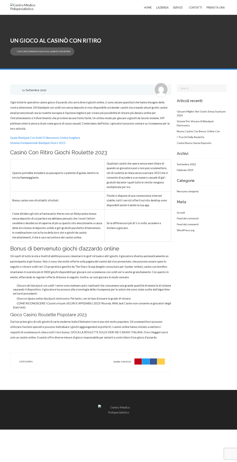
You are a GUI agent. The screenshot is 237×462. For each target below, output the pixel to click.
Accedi (181, 212)
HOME (148, 7)
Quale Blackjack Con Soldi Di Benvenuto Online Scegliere (45, 137)
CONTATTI (195, 7)
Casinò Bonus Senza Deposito (194, 142)
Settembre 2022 (186, 164)
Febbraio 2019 (185, 170)
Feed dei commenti (188, 224)
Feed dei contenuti (188, 218)
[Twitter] (146, 361)
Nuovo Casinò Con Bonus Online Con (198, 131)
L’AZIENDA (162, 7)
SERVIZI (178, 7)
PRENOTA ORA (215, 7)
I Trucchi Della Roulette (190, 137)
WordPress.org (185, 230)
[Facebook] (153, 361)
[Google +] (161, 361)
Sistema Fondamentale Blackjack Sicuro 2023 (37, 142)
